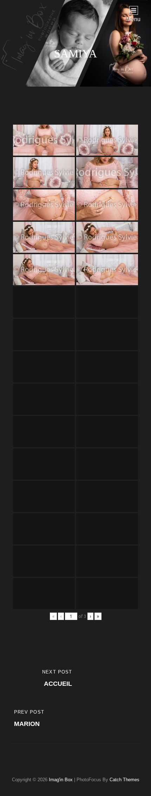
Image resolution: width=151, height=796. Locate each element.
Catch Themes (124, 779)
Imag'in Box (61, 779)
